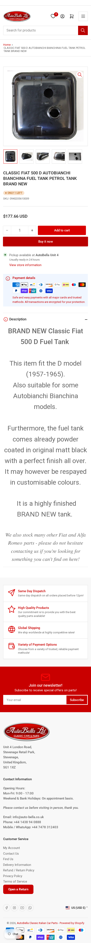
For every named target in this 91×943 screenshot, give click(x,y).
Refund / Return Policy (18, 870)
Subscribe (77, 700)
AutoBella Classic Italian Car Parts (37, 923)
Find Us (8, 859)
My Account (11, 848)
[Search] (83, 30)
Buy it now (45, 241)
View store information (25, 265)
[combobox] (45, 30)
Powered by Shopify (72, 923)
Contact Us (11, 854)
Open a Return (18, 889)
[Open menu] (83, 16)
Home (7, 44)
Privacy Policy (12, 876)
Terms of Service (15, 881)
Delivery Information (17, 865)
